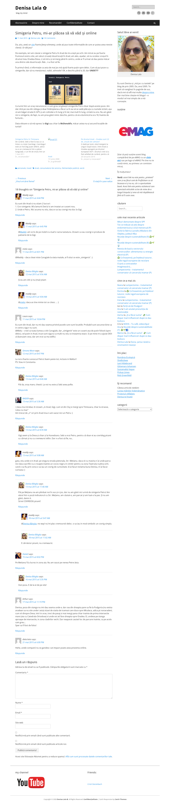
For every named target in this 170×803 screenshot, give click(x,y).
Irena (119, 300)
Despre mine (38, 22)
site (33, 44)
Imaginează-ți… (124, 266)
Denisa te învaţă (124, 396)
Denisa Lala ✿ (31, 8)
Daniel (25, 554)
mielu (22, 302)
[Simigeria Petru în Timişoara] (31, 148)
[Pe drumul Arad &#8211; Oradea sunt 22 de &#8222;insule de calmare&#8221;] (97, 149)
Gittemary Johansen (126, 366)
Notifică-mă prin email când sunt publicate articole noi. (41, 744)
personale (21, 168)
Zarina (120, 315)
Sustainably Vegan (126, 369)
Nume (19, 702)
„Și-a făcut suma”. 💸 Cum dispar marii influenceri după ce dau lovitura (134, 318)
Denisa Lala (35, 38)
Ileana (120, 285)
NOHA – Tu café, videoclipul (136, 324)
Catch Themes (120, 799)
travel (29, 168)
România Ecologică (126, 357)
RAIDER (26, 398)
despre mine (148, 92)
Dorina (120, 291)
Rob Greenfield (124, 375)
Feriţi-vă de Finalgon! (132, 306)
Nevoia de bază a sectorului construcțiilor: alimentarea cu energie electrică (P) (135, 251)
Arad (50, 156)
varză (82, 168)
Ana (119, 309)
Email (18, 712)
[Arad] (63, 146)
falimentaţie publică (70, 168)
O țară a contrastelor (127, 263)
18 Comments (49, 38)
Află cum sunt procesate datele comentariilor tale (88, 756)
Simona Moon (29, 350)
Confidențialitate (74, 22)
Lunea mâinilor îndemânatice (131, 390)
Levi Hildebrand (124, 363)
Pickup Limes (123, 372)
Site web (19, 722)
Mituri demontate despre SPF (131, 221)
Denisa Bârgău (32, 271)
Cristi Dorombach (94, 784)
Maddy (23, 232)
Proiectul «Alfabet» (126, 393)
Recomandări (55, 22)
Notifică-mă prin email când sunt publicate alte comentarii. (42, 735)
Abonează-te (21, 22)
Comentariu (21, 672)
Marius (120, 333)
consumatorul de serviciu (50, 168)
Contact (91, 22)
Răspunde (20, 215)
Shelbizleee (122, 360)
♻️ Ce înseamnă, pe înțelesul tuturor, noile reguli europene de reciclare (135, 294)
